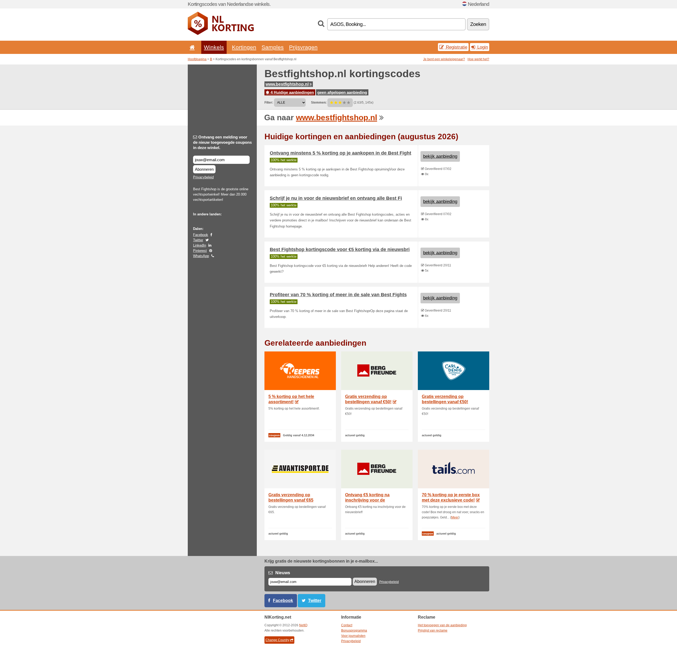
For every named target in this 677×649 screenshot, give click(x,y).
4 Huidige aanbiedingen (291, 92)
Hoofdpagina (197, 59)
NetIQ (303, 625)
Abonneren (204, 169)
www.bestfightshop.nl (287, 84)
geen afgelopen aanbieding (342, 92)
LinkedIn (199, 245)
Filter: (268, 102)
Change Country (277, 640)
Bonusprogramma (354, 630)
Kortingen (244, 47)
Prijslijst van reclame (432, 630)
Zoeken (478, 24)
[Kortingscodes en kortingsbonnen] (221, 34)
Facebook (200, 235)
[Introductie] (191, 47)
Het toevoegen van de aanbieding (442, 625)
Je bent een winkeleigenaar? (444, 59)
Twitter (198, 240)
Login (482, 47)
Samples (273, 47)
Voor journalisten (353, 636)
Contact (346, 625)
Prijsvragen (303, 47)
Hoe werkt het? (478, 59)
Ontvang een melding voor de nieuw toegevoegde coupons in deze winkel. (222, 142)
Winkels (214, 47)
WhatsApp (201, 256)
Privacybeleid (203, 177)
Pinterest (200, 251)
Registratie (456, 47)
